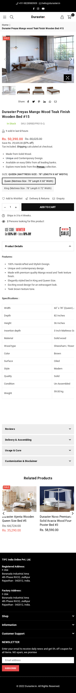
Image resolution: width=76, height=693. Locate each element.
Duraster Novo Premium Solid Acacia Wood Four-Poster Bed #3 (56, 521)
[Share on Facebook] (28, 101)
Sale (6, 38)
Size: (35, 174)
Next (71, 59)
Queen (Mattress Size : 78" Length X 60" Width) (28, 181)
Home (5, 25)
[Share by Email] (55, 101)
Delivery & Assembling (18, 439)
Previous (5, 59)
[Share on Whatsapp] (50, 101)
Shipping (22, 146)
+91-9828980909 (27, 3)
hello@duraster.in (50, 3)
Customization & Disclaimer (21, 461)
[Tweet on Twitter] (33, 101)
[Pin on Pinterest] (39, 101)
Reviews (10, 428)
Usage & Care (13, 450)
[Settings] (62, 17)
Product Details (14, 246)
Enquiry (60, 198)
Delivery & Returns (39, 198)
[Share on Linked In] (44, 101)
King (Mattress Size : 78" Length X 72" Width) (27, 188)
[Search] (11, 17)
